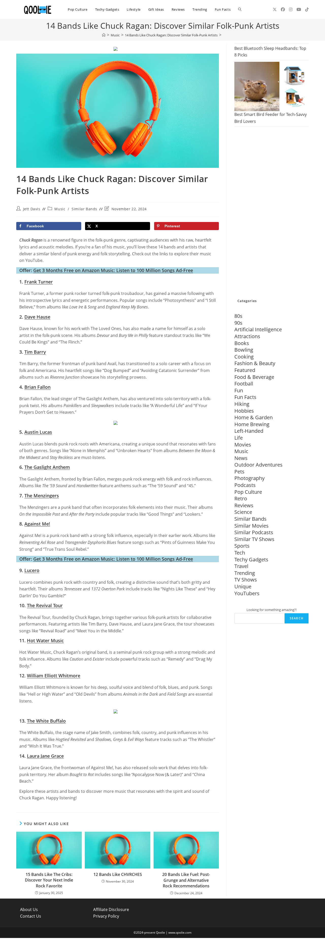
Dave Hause (37, 317)
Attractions (247, 336)
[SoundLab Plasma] (115, 422)
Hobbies (244, 410)
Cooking (244, 356)
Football (243, 383)
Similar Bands (84, 208)
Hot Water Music (45, 640)
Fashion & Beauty (254, 363)
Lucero (31, 570)
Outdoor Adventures (258, 464)
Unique (242, 586)
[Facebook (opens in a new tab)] (283, 9)
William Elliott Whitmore (53, 676)
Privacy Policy (106, 916)
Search (296, 618)
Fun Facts (245, 397)
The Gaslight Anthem (47, 467)
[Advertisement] (271, 213)
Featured (244, 370)
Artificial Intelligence (258, 329)
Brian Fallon (37, 387)
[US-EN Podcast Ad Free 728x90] (115, 48)
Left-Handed (248, 430)
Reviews (243, 505)
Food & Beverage (254, 377)
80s (238, 315)
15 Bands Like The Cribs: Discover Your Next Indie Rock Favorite (49, 880)
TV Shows (245, 579)
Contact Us (30, 916)
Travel (241, 566)
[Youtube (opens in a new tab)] (299, 9)
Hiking (241, 403)
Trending (244, 573)
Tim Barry (35, 352)
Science (243, 512)
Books (241, 343)
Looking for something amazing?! (272, 609)
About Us (29, 909)
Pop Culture (248, 491)
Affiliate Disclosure (111, 909)
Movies (242, 444)
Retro (240, 498)
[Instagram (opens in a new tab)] (291, 9)
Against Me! (37, 524)
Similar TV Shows (254, 539)
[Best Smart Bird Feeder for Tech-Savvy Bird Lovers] (271, 86)
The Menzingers (41, 496)
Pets (239, 471)
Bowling (243, 349)
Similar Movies (251, 525)
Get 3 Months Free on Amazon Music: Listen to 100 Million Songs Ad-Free (113, 270)
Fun (238, 390)
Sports (242, 545)
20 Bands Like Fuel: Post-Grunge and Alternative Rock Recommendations (186, 880)
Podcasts (245, 485)
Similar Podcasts (253, 532)
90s (238, 322)
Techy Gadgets (251, 559)
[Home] (103, 35)
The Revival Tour (45, 605)
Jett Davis (31, 208)
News (241, 458)
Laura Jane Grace (45, 756)
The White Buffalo (46, 721)
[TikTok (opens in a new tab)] (307, 9)
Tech (239, 552)
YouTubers (246, 593)
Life (238, 437)
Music (59, 208)
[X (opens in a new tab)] (275, 9)
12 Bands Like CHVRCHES (117, 874)
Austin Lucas (38, 432)
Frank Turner (38, 282)
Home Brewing (251, 424)
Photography (249, 478)
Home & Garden (253, 417)
